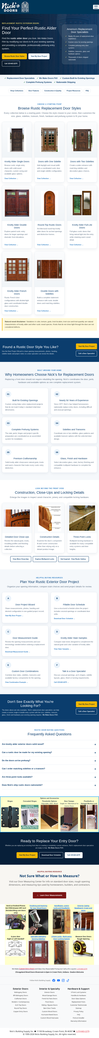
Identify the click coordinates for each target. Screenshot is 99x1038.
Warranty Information (78, 1021)
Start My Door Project (39, 56)
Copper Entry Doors (20, 1011)
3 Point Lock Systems (78, 992)
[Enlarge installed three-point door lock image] (82, 518)
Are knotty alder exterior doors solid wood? (23, 744)
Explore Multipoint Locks (44, 559)
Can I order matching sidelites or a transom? (23, 768)
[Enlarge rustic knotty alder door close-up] (17, 518)
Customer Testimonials (78, 1005)
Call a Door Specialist (86, 353)
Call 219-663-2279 (10, 63)
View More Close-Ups (21, 559)
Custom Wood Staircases (49, 1018)
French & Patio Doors (49, 998)
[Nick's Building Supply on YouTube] (58, 980)
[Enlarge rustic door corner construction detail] (49, 518)
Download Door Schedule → (64, 618)
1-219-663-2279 (81, 969)
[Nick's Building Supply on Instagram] (63, 980)
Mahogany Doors (20, 992)
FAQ (87, 91)
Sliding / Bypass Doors (49, 1005)
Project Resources (73, 91)
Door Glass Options (78, 998)
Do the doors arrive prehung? (16, 760)
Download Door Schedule (51, 855)
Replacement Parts (78, 1002)
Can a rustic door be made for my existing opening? (27, 752)
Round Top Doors (20, 1008)
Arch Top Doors (20, 1005)
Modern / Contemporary (20, 1002)
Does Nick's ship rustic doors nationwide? (22, 785)
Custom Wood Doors (49, 1011)
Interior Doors (49, 992)
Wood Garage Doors (49, 995)
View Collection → (11, 178)
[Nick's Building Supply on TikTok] (68, 980)
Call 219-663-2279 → (61, 682)
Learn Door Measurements (50, 895)
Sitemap (78, 1008)
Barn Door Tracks (49, 1008)
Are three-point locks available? (17, 777)
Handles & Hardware (78, 995)
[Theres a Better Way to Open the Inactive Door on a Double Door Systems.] (89, 817)
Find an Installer (78, 1018)
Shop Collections (16, 91)
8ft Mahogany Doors (20, 995)
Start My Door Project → (14, 616)
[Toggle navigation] (96, 7)
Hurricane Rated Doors (49, 1014)
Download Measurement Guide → (17, 652)
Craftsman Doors (20, 998)
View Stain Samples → (62, 649)
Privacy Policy (78, 1011)
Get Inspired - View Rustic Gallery (73, 559)
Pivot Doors (49, 1002)
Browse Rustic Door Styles (14, 56)
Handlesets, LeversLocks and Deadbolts (61, 907)
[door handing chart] (15, 948)
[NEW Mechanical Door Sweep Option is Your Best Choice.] (69, 819)
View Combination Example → (16, 682)
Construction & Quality (52, 91)
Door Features (33, 91)
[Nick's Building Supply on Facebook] (53, 980)
